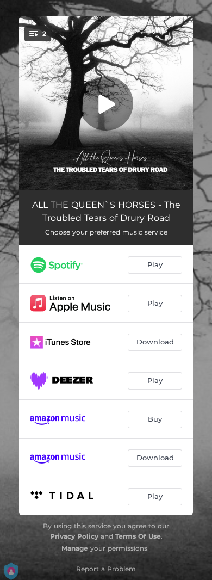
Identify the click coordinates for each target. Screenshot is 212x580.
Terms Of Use (138, 536)
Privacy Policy (74, 536)
